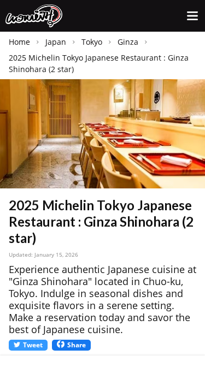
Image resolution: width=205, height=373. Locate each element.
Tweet (33, 345)
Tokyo (91, 42)
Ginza (128, 42)
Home (19, 42)
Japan (55, 42)
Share (76, 345)
